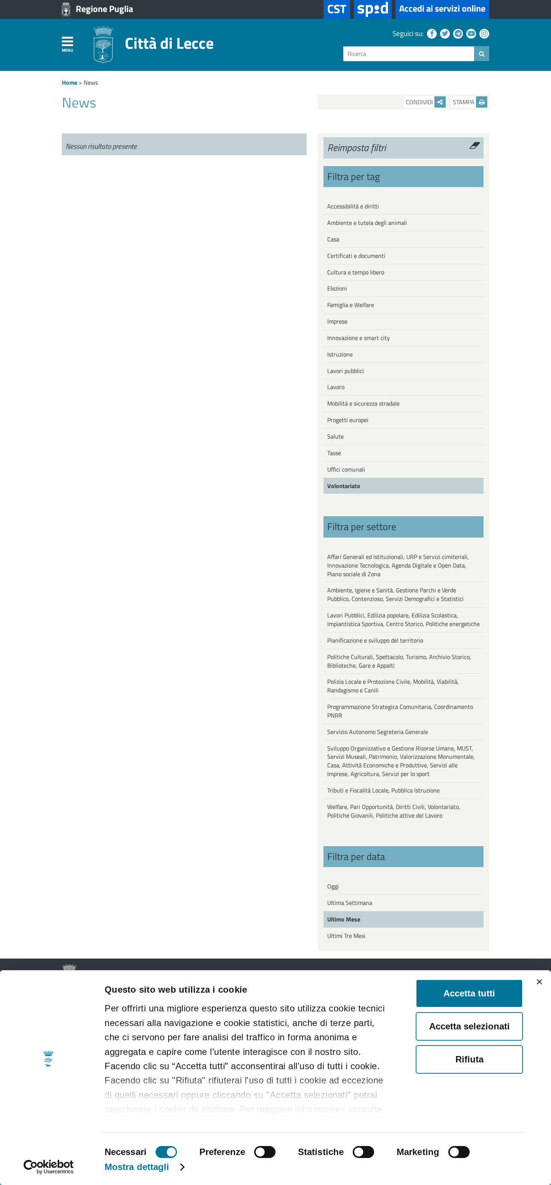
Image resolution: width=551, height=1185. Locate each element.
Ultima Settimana (349, 902)
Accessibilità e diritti (353, 206)
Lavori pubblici (345, 370)
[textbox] (409, 53)
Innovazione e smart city (358, 337)
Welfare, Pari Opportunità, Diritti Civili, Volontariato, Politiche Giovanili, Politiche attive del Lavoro (393, 811)
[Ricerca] (482, 53)
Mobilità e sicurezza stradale (363, 403)
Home (69, 82)
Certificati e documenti (356, 255)
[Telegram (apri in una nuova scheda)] (457, 33)
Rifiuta (469, 1059)
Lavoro (335, 386)
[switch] (265, 1152)
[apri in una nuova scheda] (373, 9)
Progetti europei (347, 419)
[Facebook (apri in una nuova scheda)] (431, 33)
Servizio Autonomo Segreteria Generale (377, 731)
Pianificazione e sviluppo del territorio (375, 640)
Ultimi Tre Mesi (346, 935)
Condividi (420, 101)
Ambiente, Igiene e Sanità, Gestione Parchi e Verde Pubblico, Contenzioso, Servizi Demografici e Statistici (395, 594)
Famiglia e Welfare (350, 304)
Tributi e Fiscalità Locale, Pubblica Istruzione (383, 790)
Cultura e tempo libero (355, 272)
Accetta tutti (469, 993)
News (91, 82)
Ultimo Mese (343, 919)
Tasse (334, 452)
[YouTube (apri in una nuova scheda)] (470, 33)
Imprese (337, 321)
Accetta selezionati (469, 1026)
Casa (333, 239)
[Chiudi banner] (539, 981)
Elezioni (337, 288)
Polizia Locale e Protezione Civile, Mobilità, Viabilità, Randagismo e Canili (393, 686)
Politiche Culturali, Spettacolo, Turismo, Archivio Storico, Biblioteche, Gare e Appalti (399, 661)
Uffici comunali (346, 469)
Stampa (464, 101)
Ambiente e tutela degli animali (367, 222)
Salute (335, 436)
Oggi (333, 886)
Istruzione (340, 354)
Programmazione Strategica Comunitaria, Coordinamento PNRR (400, 711)
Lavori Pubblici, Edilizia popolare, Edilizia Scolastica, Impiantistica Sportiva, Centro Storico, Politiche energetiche (403, 619)
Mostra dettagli (137, 1167)
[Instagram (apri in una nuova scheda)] (483, 33)
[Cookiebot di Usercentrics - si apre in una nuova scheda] (48, 1167)
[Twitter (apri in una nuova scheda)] (444, 33)
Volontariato (343, 485)
